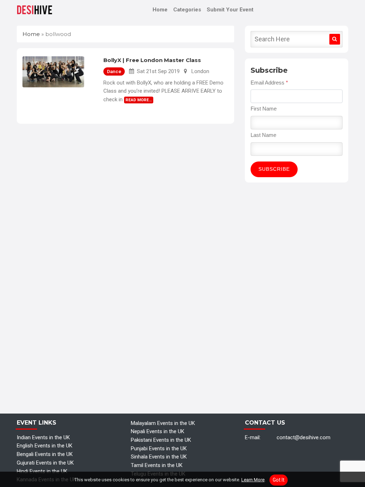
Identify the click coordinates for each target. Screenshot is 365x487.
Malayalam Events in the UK (163, 423)
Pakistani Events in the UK (161, 440)
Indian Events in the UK (43, 437)
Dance (114, 71)
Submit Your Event (230, 9)
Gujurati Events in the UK (45, 463)
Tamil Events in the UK (156, 465)
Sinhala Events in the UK (159, 456)
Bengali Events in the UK (45, 454)
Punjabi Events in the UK (159, 448)
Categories (187, 9)
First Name (264, 109)
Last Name (263, 135)
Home (160, 9)
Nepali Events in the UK (157, 431)
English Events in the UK (44, 445)
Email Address (269, 83)
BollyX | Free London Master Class (152, 60)
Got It (278, 480)
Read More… (138, 100)
